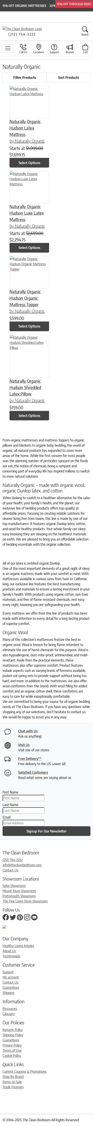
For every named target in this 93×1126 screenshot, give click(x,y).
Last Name (10, 805)
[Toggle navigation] (8, 48)
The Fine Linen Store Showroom (25, 901)
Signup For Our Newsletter (47, 831)
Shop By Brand (13, 1077)
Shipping (8, 993)
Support (8, 972)
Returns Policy (13, 1030)
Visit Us (24, 745)
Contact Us (10, 870)
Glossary (9, 1014)
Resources (10, 1008)
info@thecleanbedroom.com (22, 865)
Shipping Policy (13, 1035)
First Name (10, 792)
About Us (9, 951)
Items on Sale (12, 1082)
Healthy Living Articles (18, 946)
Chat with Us (28, 731)
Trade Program (13, 1087)
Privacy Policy (12, 1045)
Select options (29, 163)
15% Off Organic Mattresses (24, 6)
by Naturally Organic (27, 140)
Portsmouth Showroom (19, 896)
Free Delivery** (30, 758)
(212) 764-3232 (13, 860)
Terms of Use (12, 1050)
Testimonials (11, 956)
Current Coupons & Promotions (24, 1071)
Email (6, 817)
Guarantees (11, 987)
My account (11, 977)
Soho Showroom (14, 886)
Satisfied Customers (33, 772)
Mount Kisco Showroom (19, 891)
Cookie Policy (12, 1055)
